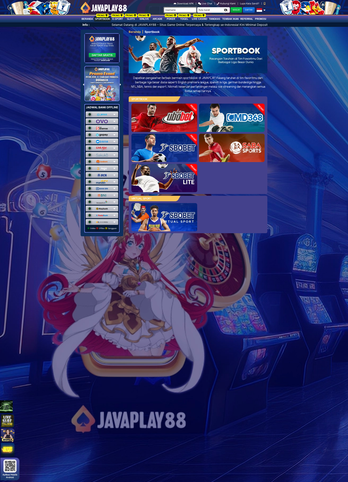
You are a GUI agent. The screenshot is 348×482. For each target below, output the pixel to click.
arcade (157, 19)
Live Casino (199, 19)
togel (184, 19)
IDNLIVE (144, 19)
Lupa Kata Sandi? (250, 3)
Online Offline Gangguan (103, 228)
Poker (171, 19)
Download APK (185, 3)
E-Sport (117, 19)
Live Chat (206, 3)
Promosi (260, 19)
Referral (246, 19)
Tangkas (214, 19)
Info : (86, 24)
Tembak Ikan (230, 19)
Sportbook (102, 19)
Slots (131, 19)
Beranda (87, 19)
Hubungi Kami (227, 3)
